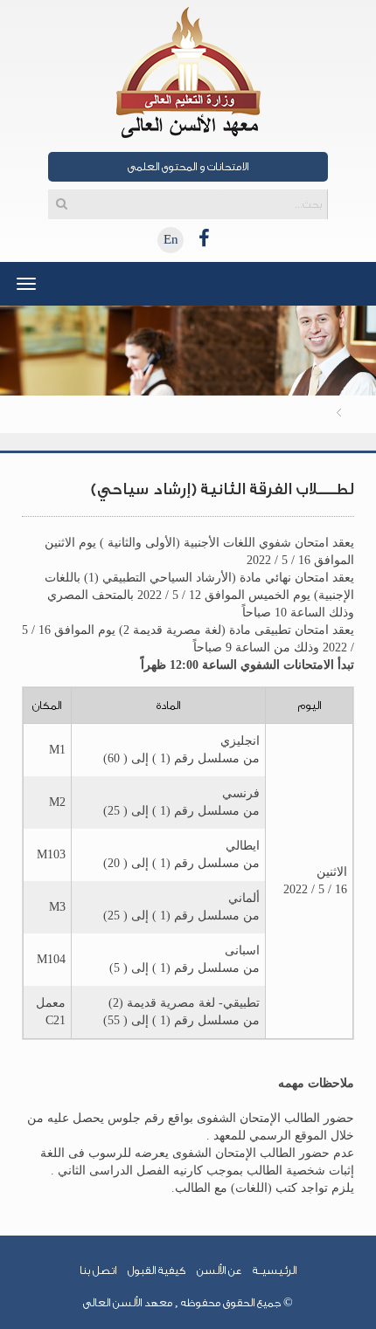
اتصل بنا (98, 1270)
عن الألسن (219, 1270)
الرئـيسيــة (274, 1270)
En (171, 239)
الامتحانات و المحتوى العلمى (188, 166)
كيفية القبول (156, 1270)
